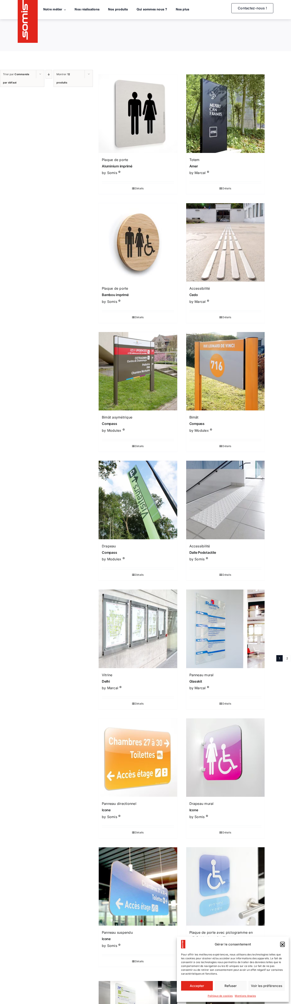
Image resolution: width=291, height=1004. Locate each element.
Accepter (197, 986)
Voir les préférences (266, 986)
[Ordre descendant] (49, 74)
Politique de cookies (220, 995)
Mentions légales (245, 995)
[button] (282, 944)
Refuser (231, 986)
